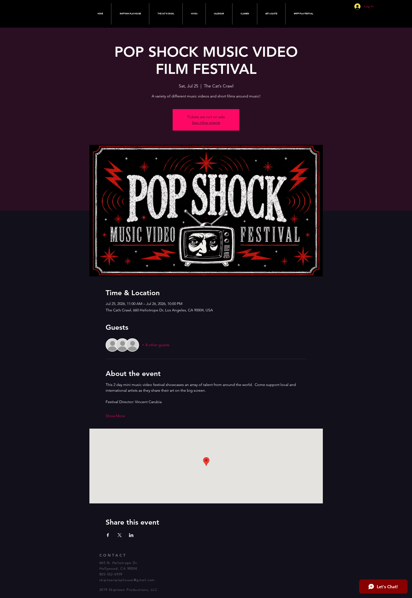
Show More (115, 416)
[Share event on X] (119, 535)
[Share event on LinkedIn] (131, 535)
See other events (206, 122)
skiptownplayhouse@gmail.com (127, 580)
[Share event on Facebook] (108, 535)
